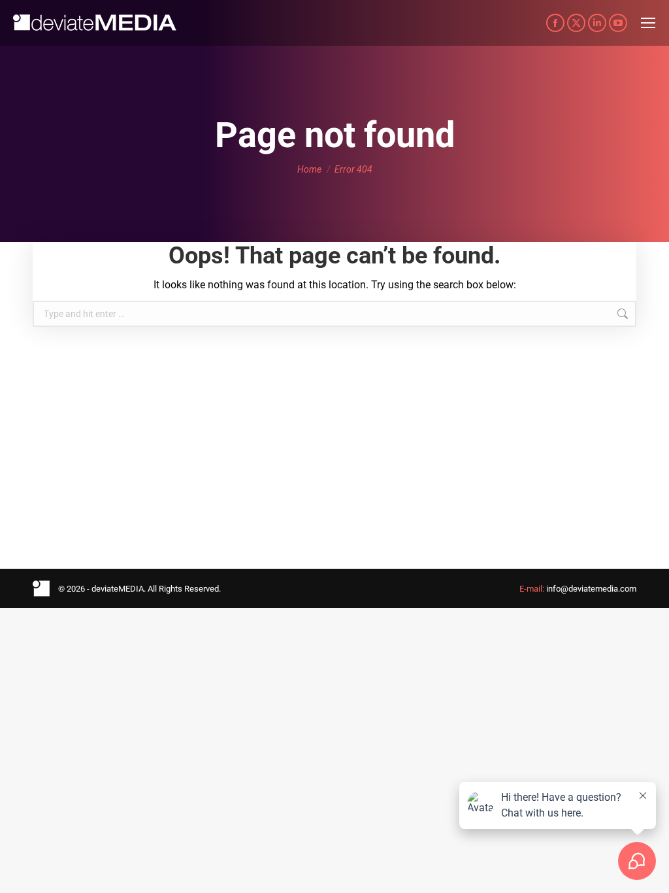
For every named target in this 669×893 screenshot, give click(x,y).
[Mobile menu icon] (648, 23)
